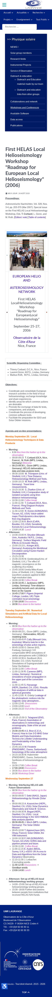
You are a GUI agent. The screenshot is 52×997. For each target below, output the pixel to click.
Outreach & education (21, 76)
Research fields (18, 59)
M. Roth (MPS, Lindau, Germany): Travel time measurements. (29, 484)
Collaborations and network (23, 101)
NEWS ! (14, 47)
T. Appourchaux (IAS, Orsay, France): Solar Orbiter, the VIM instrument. (28, 833)
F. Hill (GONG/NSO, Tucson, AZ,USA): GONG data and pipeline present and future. (29, 841)
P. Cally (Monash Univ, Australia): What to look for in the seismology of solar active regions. (29, 642)
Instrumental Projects (20, 65)
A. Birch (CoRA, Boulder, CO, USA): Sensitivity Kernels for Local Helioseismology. (29, 524)
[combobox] (19, 27)
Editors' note (21, 217)
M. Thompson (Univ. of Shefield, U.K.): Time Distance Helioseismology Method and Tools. (29, 476)
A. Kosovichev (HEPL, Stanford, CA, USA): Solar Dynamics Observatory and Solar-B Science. (30, 806)
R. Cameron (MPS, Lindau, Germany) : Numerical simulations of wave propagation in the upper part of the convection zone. (29, 676)
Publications (16, 125)
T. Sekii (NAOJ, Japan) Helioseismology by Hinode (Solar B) (29, 798)
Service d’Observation (21, 71)
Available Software (19, 113)
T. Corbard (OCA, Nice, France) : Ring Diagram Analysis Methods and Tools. (29, 505)
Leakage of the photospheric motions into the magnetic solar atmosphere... (29, 698)
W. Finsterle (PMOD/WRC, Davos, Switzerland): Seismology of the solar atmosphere (29, 749)
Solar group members (21, 53)
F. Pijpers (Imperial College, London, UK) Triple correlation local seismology (27, 596)
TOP (24, 992)
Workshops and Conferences (24, 107)
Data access (16, 119)
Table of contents (37, 217)
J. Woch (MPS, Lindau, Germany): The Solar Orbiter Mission (29, 825)
